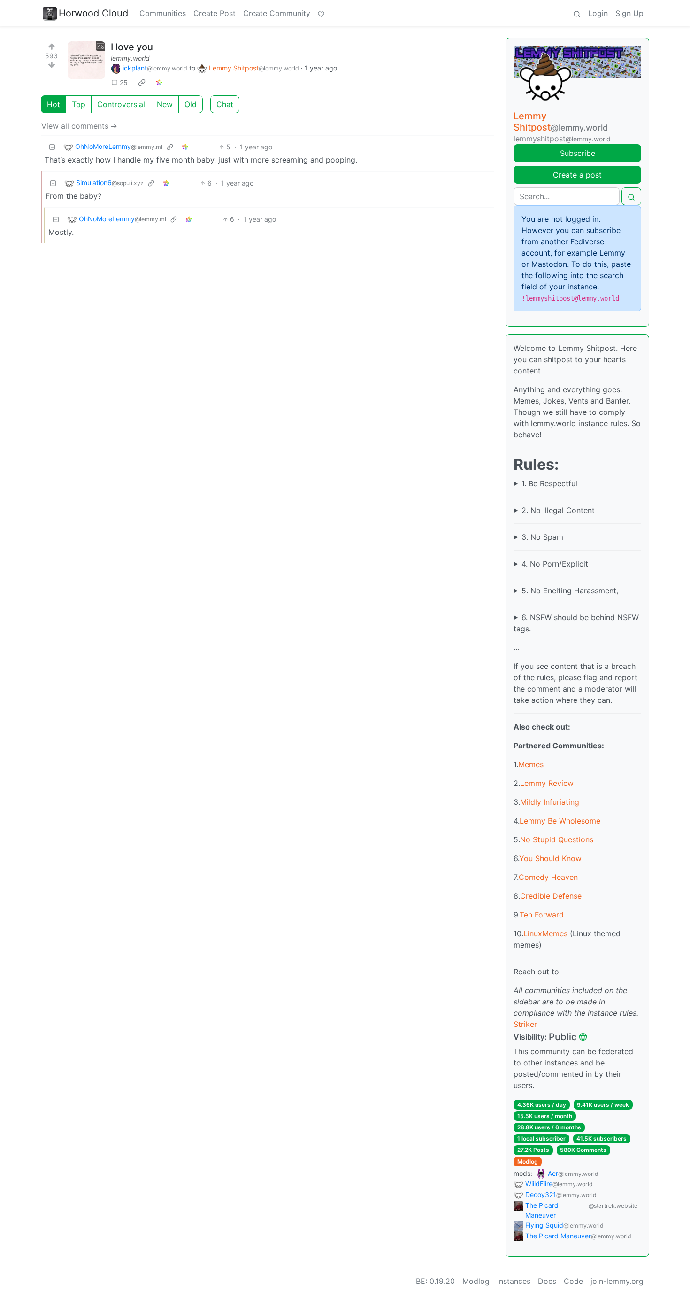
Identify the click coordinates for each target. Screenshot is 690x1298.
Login (598, 13)
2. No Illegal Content (558, 510)
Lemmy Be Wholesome (560, 820)
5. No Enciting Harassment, (569, 590)
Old (190, 104)
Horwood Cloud (93, 13)
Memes (531, 764)
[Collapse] (52, 147)
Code (573, 1281)
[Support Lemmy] (321, 13)
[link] (142, 83)
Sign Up (629, 13)
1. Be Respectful (549, 483)
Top (78, 104)
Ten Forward (542, 914)
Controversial (121, 104)
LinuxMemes (545, 933)
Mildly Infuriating (549, 802)
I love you (132, 47)
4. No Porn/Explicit (554, 563)
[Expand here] (86, 60)
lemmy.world (130, 58)
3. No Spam (542, 537)
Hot (53, 104)
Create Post (214, 13)
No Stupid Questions (556, 839)
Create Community (276, 13)
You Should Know (550, 858)
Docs (547, 1281)
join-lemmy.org (617, 1281)
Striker (525, 1024)
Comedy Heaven (548, 877)
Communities (162, 13)
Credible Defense (551, 896)
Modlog (527, 1161)
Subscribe (577, 153)
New (165, 104)
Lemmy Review (547, 783)
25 (124, 82)
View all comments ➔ (79, 126)
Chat (224, 104)
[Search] (576, 13)
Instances (513, 1281)
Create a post (577, 174)
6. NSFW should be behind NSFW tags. (576, 623)
